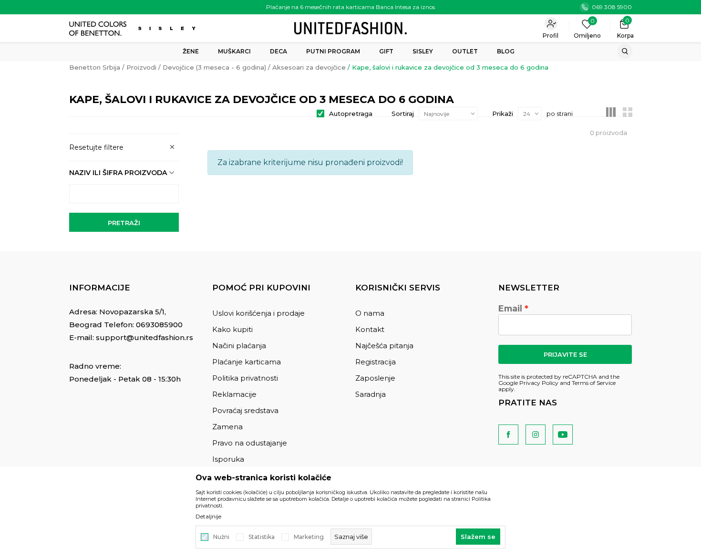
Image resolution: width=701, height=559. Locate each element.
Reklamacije (234, 394)
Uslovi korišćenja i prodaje (258, 313)
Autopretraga (350, 113)
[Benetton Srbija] (350, 27)
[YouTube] (562, 434)
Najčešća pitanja (384, 345)
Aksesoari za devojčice (309, 67)
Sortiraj (403, 113)
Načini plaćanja (239, 345)
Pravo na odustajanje (249, 442)
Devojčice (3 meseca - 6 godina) (214, 67)
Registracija (375, 361)
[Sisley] (168, 28)
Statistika (261, 537)
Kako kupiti (232, 329)
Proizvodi (141, 67)
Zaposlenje (375, 378)
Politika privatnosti (245, 378)
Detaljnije (208, 516)
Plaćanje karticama (246, 361)
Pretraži (124, 223)
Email (510, 308)
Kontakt (369, 329)
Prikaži (502, 113)
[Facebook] (508, 434)
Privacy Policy (538, 382)
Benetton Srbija (94, 67)
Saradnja (370, 394)
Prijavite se (565, 354)
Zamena (227, 426)
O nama (369, 313)
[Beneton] (99, 28)
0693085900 (159, 324)
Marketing (309, 537)
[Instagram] (535, 434)
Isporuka (228, 459)
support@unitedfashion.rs (144, 337)
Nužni (221, 537)
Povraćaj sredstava (245, 410)
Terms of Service (594, 382)
